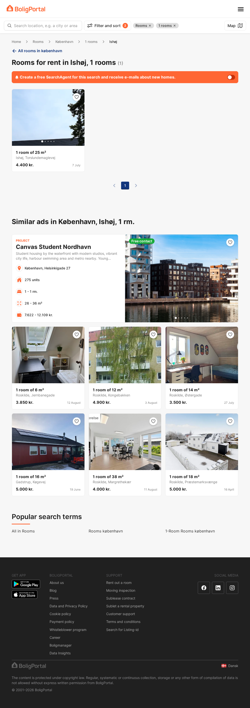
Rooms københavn (106, 531)
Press (54, 598)
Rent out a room (119, 582)
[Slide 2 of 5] (45, 141)
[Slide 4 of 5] (51, 141)
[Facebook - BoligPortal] (204, 588)
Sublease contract (120, 598)
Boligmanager (61, 645)
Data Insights (60, 653)
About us (57, 582)
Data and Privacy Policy (69, 606)
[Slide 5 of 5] (53, 141)
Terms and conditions (123, 622)
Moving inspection (120, 590)
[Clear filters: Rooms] (150, 25)
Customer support (120, 614)
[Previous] (114, 185)
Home (16, 41)
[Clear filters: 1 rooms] (174, 25)
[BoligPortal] (26, 9)
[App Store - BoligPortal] (24, 594)
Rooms (38, 41)
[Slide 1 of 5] (42, 141)
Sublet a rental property (125, 606)
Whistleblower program (68, 630)
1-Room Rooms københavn (190, 531)
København (64, 41)
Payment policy (62, 622)
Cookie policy (60, 614)
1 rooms (91, 41)
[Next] (136, 185)
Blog (53, 590)
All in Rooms (23, 531)
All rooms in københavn (40, 50)
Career (55, 637)
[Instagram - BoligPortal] (232, 588)
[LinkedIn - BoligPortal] (218, 588)
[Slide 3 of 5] (48, 141)
